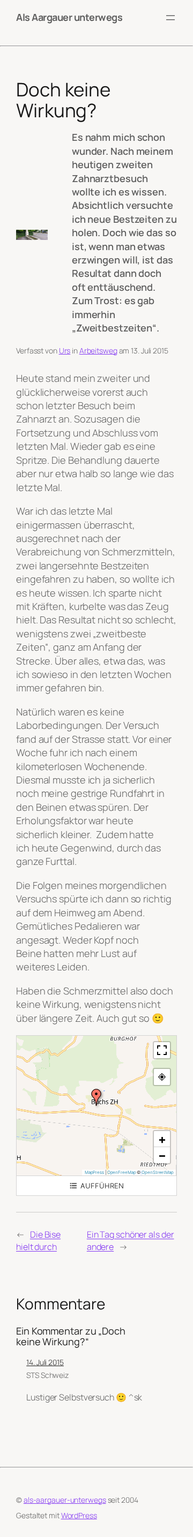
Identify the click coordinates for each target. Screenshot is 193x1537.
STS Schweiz (47, 1375)
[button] (96, 1097)
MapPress (94, 1172)
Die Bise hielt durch (38, 1241)
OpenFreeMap (121, 1172)
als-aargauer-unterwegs (65, 1500)
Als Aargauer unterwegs (69, 17)
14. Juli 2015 (45, 1362)
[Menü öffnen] (170, 17)
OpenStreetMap (158, 1172)
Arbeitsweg (98, 350)
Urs (65, 350)
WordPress (79, 1515)
